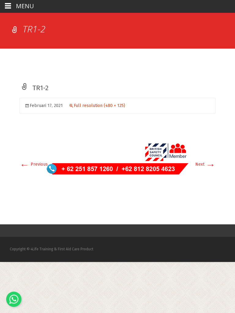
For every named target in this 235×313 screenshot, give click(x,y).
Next (205, 164)
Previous (34, 164)
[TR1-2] (117, 158)
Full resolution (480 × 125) (99, 105)
